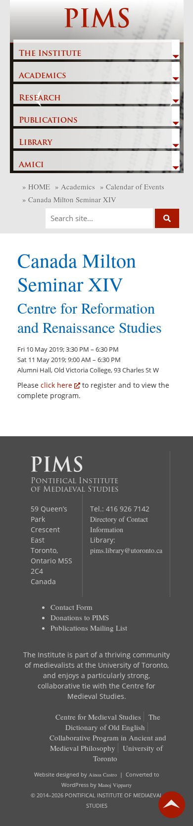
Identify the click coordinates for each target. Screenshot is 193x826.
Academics (42, 76)
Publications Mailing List (88, 628)
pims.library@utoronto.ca (126, 550)
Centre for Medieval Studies (98, 717)
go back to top (171, 804)
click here (56, 385)
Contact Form (71, 607)
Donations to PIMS (79, 617)
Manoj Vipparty (115, 784)
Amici (31, 165)
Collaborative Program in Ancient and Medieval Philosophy (107, 743)
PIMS (97, 21)
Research (40, 98)
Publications (48, 121)
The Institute (50, 54)
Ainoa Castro (103, 774)
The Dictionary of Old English (112, 722)
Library (35, 143)
